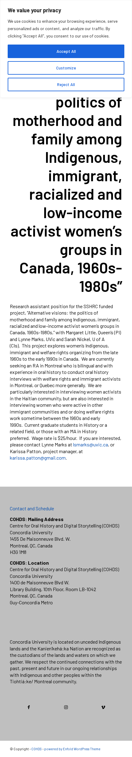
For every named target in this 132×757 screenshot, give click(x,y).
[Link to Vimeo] (103, 707)
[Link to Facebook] (28, 707)
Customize (66, 67)
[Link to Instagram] (66, 707)
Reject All (66, 84)
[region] (66, 49)
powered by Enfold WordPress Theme (72, 749)
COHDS (36, 749)
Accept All (66, 51)
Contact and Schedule (32, 508)
